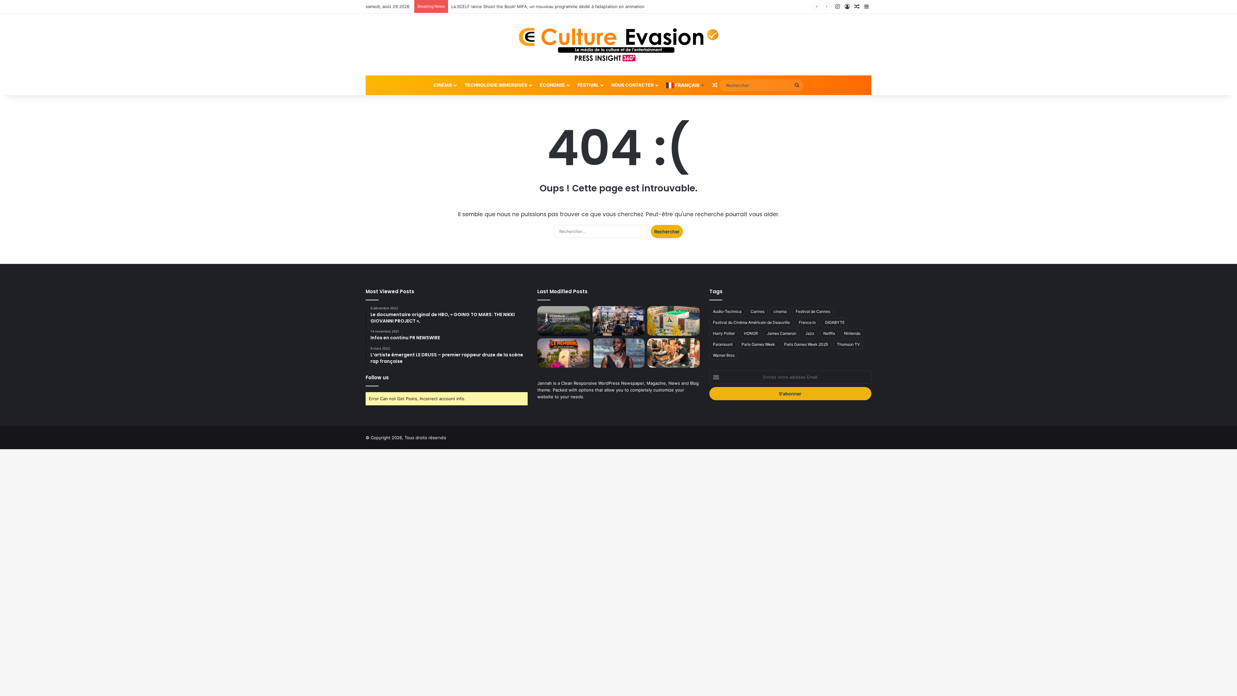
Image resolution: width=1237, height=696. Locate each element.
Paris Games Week (758, 344)
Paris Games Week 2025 (806, 344)
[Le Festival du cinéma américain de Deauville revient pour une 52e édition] (563, 321)
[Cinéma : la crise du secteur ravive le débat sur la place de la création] (618, 353)
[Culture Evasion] (618, 44)
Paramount (723, 344)
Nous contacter (632, 85)
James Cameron (781, 333)
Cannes (757, 311)
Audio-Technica (727, 311)
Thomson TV (848, 344)
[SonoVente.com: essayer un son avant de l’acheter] (673, 353)
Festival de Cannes (813, 311)
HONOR (751, 333)
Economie (552, 85)
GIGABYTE (835, 322)
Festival (588, 85)
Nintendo (852, 333)
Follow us (377, 377)
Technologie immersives (496, 85)
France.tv (807, 322)
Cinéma (443, 85)
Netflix (829, 333)
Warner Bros (723, 355)
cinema (780, 311)
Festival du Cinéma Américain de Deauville (751, 322)
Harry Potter (724, 333)
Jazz (809, 333)
